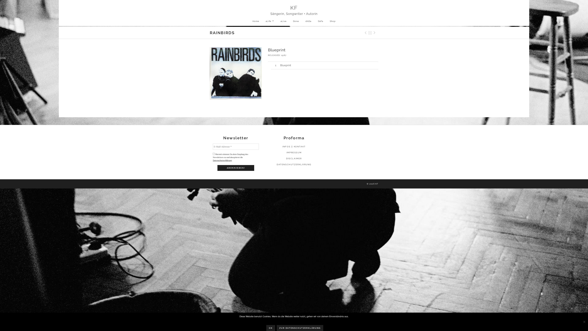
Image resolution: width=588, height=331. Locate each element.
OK (271, 328)
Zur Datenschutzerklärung (299, 328)
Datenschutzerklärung (222, 160)
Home (256, 21)
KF (294, 8)
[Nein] (584, 321)
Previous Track (365, 33)
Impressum (294, 152)
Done (296, 21)
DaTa (320, 21)
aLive (284, 21)
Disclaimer (294, 158)
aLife (271, 21)
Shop (332, 21)
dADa (308, 21)
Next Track (375, 33)
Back (370, 33)
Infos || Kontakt (294, 146)
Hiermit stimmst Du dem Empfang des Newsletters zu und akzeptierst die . (230, 157)
